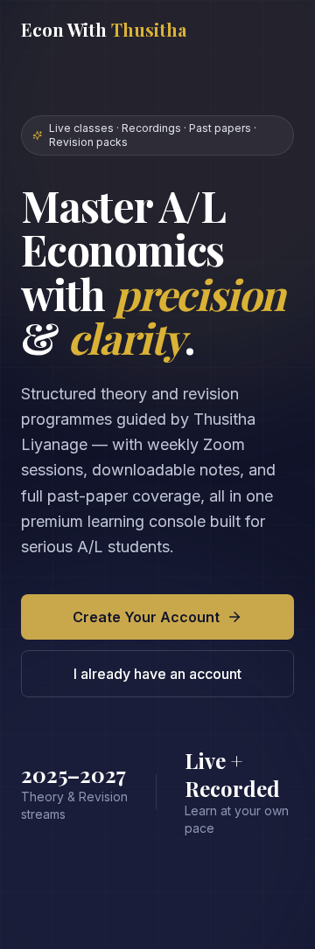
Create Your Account (146, 617)
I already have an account (158, 673)
